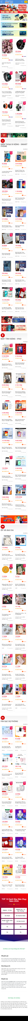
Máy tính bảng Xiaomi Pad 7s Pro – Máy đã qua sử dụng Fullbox (7, 505)
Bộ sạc (3, 750)
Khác (16, 588)
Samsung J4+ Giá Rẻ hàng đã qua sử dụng (6, 281)
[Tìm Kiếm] (22, 2)
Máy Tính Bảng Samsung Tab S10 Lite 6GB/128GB (20, 448)
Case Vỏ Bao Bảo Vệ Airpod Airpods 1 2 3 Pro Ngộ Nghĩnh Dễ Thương (20, 705)
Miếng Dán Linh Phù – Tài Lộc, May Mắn (20, 614)
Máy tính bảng (5, 367)
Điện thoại (4, 175)
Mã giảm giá (26, 2)
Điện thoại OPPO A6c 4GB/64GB (19, 226)
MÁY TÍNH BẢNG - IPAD (11, 339)
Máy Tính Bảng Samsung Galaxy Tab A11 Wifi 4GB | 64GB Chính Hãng (20, 476)
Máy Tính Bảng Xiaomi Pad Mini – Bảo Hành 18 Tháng (7, 448)
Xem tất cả (25, 341)
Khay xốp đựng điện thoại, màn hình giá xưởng (6, 254)
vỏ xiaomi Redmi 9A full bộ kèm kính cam (7, 172)
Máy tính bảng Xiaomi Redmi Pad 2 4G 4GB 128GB (20, 364)
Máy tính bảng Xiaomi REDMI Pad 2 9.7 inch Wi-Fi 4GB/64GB (7, 365)
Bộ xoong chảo (5, 66)
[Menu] (1, 2)
